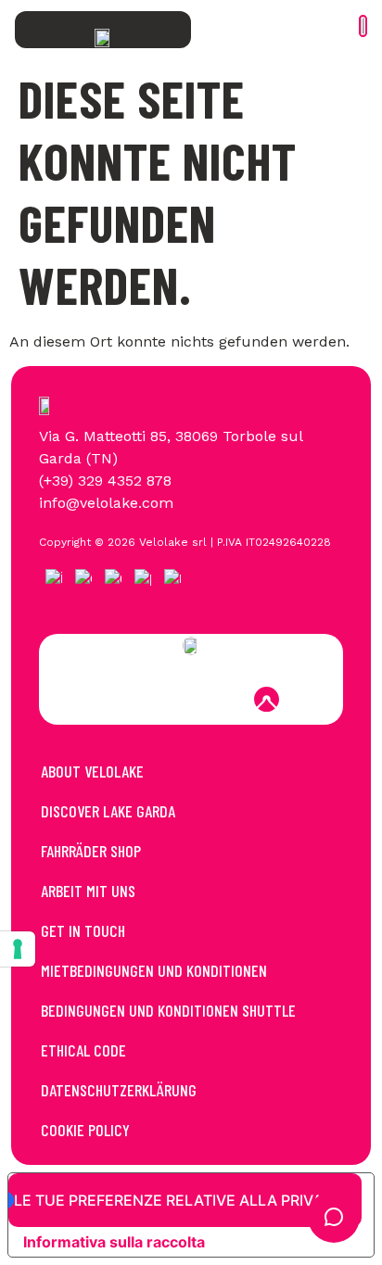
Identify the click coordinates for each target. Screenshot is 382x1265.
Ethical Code (83, 1050)
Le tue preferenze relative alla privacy (178, 1200)
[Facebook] (116, 700)
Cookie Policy (85, 1130)
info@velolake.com (106, 503)
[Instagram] (166, 700)
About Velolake (92, 771)
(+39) (58, 480)
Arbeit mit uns (88, 890)
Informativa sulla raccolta (114, 1242)
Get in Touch (83, 930)
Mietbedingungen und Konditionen (154, 970)
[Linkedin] (216, 700)
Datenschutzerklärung (119, 1090)
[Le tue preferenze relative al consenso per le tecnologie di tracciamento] (17, 949)
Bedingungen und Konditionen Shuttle (168, 1010)
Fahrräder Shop (91, 851)
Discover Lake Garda (108, 811)
